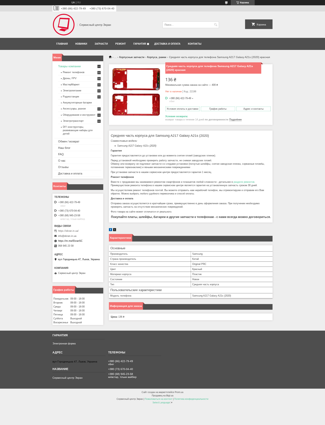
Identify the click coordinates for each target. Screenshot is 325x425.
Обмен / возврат (68, 141)
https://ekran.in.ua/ (68, 230)
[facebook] (110, 230)
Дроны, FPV (70, 78)
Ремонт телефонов (73, 72)
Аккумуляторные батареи (77, 102)
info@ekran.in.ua (67, 236)
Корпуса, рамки (156, 57)
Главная (62, 43)
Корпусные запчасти (131, 57)
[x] (114, 230)
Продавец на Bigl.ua (162, 395)
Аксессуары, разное (74, 108)
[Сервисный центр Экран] (63, 24)
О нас (62, 160)
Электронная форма (64, 343)
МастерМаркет (71, 84)
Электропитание (72, 90)
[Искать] (215, 24)
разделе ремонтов (244, 181)
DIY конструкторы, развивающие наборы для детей (78, 130)
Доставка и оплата (167, 43)
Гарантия (139, 43)
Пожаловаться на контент (158, 399)
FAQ (61, 154)
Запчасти (101, 43)
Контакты (194, 43)
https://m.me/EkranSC (70, 240)
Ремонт (120, 43)
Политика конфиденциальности (191, 399)
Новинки (81, 43)
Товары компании (69, 66)
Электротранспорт (73, 120)
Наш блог (64, 147)
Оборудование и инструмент (79, 114)
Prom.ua (179, 392)
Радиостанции (71, 96)
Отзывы (63, 167)
